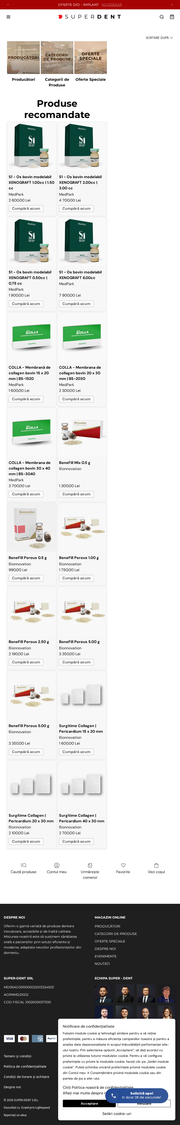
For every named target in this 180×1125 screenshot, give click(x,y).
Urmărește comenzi (90, 874)
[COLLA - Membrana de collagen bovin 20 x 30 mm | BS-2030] (82, 336)
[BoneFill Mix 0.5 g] (82, 432)
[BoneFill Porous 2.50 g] (31, 611)
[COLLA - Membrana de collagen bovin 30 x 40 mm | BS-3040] (31, 432)
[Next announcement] (172, 4)
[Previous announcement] (8, 4)
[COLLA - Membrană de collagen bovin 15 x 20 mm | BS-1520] (31, 336)
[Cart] (172, 17)
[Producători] (23, 57)
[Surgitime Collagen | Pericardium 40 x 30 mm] (82, 785)
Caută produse (23, 871)
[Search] (161, 17)
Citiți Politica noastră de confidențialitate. (98, 1087)
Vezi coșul (156, 871)
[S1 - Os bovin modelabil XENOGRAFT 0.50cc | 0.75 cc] (31, 241)
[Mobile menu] (8, 17)
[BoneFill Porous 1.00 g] (82, 527)
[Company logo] (90, 17)
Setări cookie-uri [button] (116, 1113)
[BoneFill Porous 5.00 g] (82, 611)
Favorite (123, 871)
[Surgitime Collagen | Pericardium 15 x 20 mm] (82, 695)
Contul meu (57, 871)
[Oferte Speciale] (90, 57)
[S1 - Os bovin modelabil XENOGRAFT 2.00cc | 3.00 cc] (82, 146)
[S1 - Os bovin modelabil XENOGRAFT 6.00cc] (82, 241)
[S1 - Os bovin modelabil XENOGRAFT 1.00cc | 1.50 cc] (31, 146)
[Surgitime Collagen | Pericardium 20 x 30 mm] (31, 785)
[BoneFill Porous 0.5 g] (31, 527)
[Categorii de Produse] (57, 57)
